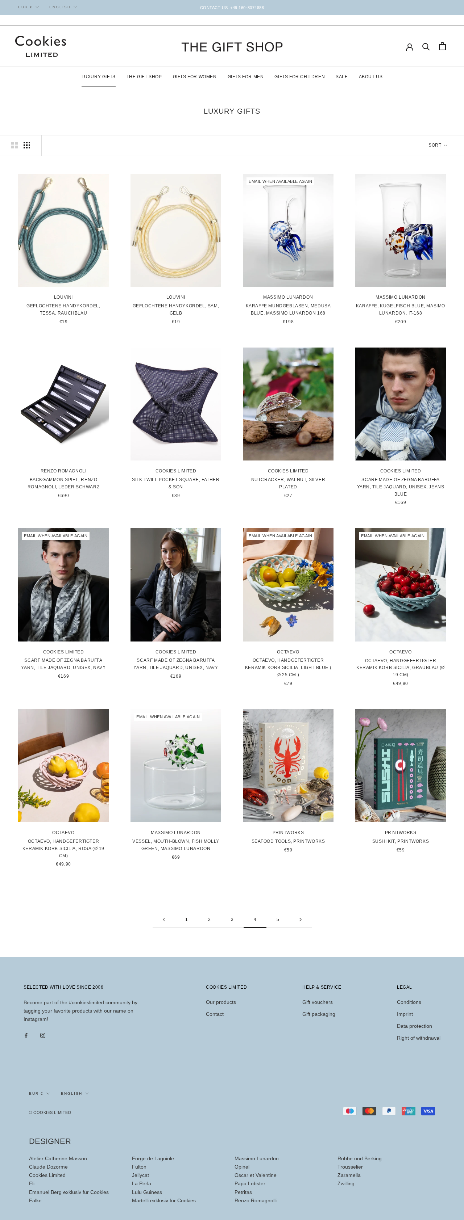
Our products (221, 1002)
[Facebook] (26, 1035)
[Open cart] (442, 46)
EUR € (25, 7)
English (60, 7)
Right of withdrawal (418, 1038)
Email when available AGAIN (280, 181)
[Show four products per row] (27, 145)
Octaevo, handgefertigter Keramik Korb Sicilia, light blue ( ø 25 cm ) (288, 667)
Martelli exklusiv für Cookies (164, 1200)
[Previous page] (164, 920)
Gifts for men (246, 76)
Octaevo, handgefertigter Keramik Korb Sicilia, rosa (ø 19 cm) (63, 848)
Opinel (242, 1167)
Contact (215, 1014)
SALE (342, 76)
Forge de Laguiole (153, 1158)
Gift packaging (318, 1014)
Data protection (414, 1026)
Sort (435, 145)
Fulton (139, 1167)
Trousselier (350, 1167)
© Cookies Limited (50, 1112)
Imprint (405, 1014)
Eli (31, 1183)
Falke (35, 1200)
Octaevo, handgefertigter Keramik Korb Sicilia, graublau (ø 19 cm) (400, 668)
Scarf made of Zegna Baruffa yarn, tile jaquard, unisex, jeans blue (400, 487)
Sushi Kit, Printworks (400, 841)
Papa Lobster (250, 1183)
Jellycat (140, 1175)
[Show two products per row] (14, 145)
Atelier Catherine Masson (58, 1158)
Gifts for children (299, 76)
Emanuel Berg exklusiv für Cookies (69, 1192)
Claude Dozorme (48, 1167)
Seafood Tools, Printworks (288, 841)
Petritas (243, 1192)
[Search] (426, 46)
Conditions (409, 1002)
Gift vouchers (317, 1002)
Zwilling (346, 1183)
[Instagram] (42, 1035)
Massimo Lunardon (257, 1158)
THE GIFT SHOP (144, 76)
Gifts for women (195, 76)
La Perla (141, 1183)
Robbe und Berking (359, 1158)
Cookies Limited (47, 1175)
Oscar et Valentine (256, 1175)
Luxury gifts (99, 76)
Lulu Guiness (147, 1192)
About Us (371, 76)
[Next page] (300, 920)
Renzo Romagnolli (256, 1200)
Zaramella (349, 1175)
